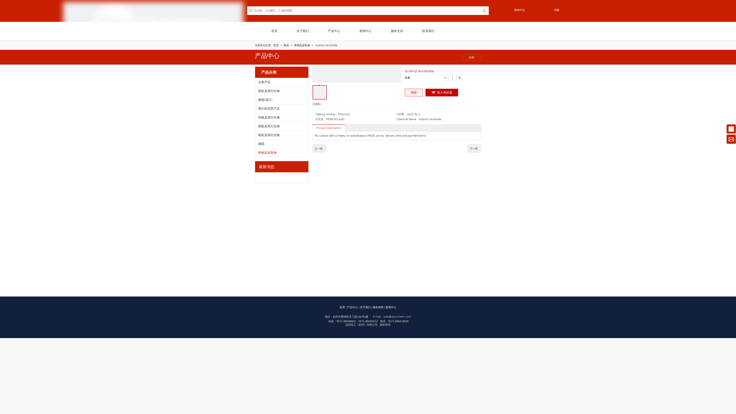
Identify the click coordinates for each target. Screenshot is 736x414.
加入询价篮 (444, 92)
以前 (472, 57)
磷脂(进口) (265, 100)
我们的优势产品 (269, 108)
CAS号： (401, 114)
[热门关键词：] (484, 10)
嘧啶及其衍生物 (269, 126)
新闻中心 (391, 307)
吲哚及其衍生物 (269, 117)
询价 (414, 92)
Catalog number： (326, 114)
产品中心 (352, 307)
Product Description (328, 128)
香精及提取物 (267, 152)
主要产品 (264, 82)
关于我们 (365, 307)
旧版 (556, 10)
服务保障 (378, 307)
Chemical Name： (407, 119)
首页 (342, 307)
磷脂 (261, 144)
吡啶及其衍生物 (269, 91)
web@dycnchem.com (397, 316)
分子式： (320, 119)
